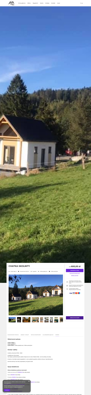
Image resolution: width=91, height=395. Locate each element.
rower (58, 3)
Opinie (41, 3)
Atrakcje (47, 3)
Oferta (28, 3)
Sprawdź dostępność (75, 273)
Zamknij (7, 390)
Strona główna (21, 3)
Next (61, 295)
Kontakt (53, 3)
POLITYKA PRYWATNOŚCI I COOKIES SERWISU (14, 384)
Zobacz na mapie (74, 317)
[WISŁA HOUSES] (12, 3)
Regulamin (35, 3)
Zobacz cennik (74, 275)
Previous (10, 295)
